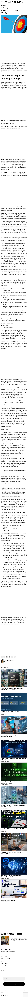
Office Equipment (4, 963)
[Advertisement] (14, 48)
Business (3, 968)
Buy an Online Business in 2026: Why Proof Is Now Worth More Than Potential (13, 899)
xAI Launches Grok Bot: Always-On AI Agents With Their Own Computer (13, 806)
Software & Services (5, 965)
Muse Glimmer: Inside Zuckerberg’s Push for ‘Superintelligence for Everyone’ (12, 876)
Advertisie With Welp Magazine (8, 951)
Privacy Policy (4, 956)
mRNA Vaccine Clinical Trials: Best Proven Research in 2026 (13, 712)
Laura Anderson (5, 737)
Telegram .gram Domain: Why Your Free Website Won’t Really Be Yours (13, 736)
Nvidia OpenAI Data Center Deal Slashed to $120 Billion (12, 829)
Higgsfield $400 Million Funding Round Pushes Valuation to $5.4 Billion (12, 782)
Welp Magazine (9, 660)
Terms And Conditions (5, 958)
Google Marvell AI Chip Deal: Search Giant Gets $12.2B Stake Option (14, 759)
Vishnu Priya (4, 691)
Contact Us (3, 953)
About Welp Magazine (6, 949)
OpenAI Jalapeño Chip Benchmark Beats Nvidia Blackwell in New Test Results (12, 689)
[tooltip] (2, 657)
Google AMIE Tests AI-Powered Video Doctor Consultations (12, 853)
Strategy (3, 5)
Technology (3, 970)
